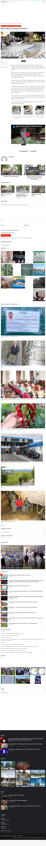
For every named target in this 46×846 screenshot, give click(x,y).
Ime (2, 220)
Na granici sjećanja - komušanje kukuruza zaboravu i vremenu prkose (14, 648)
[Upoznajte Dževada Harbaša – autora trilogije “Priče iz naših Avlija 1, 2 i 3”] (4, 807)
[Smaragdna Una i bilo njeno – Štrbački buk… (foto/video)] (23, 662)
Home (3, 23)
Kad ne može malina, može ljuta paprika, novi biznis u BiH (11, 429)
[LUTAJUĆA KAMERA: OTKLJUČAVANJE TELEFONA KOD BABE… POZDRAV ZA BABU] (4, 745)
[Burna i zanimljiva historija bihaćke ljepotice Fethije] (38, 783)
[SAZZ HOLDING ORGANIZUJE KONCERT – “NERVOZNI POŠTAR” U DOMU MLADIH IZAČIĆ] (38, 680)
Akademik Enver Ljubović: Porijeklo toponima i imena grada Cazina (13, 650)
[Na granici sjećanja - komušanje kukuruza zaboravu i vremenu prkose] (7, 282)
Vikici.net (5, 61)
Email (2, 225)
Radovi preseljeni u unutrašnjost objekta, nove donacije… (11, 366)
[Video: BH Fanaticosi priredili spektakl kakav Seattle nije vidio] (4, 614)
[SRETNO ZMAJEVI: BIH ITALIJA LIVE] (23, 671)
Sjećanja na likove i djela (11, 26)
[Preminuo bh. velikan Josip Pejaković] (4, 797)
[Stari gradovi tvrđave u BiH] (38, 765)
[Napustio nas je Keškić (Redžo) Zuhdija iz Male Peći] (4, 587)
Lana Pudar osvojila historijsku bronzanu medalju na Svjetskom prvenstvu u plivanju (16, 652)
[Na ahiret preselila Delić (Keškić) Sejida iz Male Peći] (39, 257)
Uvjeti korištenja (34, 837)
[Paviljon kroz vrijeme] (8, 783)
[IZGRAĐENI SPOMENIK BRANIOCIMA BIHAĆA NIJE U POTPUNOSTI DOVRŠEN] (23, 189)
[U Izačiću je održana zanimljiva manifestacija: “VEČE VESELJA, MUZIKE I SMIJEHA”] (4, 593)
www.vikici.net (20, 835)
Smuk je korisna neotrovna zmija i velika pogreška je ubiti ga (12, 644)
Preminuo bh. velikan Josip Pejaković (16, 795)
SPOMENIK (33, 151)
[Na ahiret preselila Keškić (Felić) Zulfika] (8, 680)
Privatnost (24, 837)
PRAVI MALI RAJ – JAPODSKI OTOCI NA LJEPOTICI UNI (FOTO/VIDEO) (22, 607)
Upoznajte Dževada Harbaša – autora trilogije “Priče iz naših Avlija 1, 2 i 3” (24, 806)
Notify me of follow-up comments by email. (10, 230)
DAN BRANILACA (24, 151)
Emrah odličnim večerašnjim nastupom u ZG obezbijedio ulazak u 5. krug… (24, 749)
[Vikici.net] (8, 2)
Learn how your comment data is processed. (24, 237)
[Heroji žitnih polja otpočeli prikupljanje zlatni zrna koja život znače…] (4, 603)
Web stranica (26, 225)
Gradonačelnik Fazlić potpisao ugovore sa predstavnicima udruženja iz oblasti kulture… (17, 399)
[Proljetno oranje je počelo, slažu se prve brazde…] (23, 680)
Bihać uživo (3, 642)
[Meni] (1, 2)
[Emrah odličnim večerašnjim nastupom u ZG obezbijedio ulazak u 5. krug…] (4, 751)
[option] (23, 557)
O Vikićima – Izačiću (41, 837)
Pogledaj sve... (3, 525)
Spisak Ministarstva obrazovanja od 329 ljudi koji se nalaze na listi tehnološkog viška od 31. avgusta (19, 646)
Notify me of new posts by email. (8, 232)
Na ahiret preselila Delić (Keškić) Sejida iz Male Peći (19, 575)
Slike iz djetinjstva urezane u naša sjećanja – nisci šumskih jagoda (22, 623)
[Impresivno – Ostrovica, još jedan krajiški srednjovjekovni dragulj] (23, 765)
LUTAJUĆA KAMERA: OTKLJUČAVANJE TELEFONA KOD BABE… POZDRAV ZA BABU (25, 744)
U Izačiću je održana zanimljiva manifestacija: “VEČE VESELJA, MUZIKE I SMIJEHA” (25, 591)
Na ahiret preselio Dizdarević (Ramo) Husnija (9, 336)
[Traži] (44, 2)
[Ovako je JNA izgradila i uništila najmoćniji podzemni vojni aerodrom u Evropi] (38, 774)
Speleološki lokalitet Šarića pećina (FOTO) (8, 521)
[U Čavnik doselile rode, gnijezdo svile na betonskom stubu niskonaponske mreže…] (8, 662)
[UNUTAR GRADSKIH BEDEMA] (8, 765)
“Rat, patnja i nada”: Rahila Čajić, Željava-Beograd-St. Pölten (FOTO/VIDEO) (15, 486)
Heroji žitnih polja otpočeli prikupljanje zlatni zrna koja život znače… (23, 602)
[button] (16, 113)
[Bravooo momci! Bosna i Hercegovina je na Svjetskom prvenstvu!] (8, 671)
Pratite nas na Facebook (7, 535)
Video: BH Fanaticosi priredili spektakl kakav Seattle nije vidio (21, 612)
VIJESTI (19, 26)
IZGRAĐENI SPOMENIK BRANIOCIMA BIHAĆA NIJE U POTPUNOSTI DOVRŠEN (22, 195)
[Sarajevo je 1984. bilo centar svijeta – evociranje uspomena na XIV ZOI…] (23, 783)
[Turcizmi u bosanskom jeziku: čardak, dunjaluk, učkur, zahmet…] (7, 257)
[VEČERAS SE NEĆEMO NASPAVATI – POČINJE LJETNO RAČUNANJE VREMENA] (38, 671)
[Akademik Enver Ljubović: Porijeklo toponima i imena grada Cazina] (39, 282)
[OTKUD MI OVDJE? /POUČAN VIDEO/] (8, 774)
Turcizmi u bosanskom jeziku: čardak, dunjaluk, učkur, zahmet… (12, 633)
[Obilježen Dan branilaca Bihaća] (7, 189)
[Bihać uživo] (39, 270)
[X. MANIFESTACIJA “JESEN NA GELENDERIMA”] (4, 802)
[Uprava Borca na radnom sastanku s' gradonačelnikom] (39, 295)
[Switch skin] (42, 2)
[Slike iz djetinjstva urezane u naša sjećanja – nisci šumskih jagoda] (4, 625)
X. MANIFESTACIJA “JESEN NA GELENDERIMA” (17, 800)
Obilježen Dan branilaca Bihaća (6, 195)
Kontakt (20, 837)
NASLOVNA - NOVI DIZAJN (6, 637)
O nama (28, 837)
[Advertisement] (23, 13)
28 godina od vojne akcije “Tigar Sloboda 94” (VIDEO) (16, 568)
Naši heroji (7, 23)
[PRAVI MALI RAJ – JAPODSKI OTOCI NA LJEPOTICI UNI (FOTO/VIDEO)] (4, 609)
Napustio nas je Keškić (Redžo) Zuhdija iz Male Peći (19, 585)
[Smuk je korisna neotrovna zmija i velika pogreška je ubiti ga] (7, 270)
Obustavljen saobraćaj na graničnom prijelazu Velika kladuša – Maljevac (14, 462)
